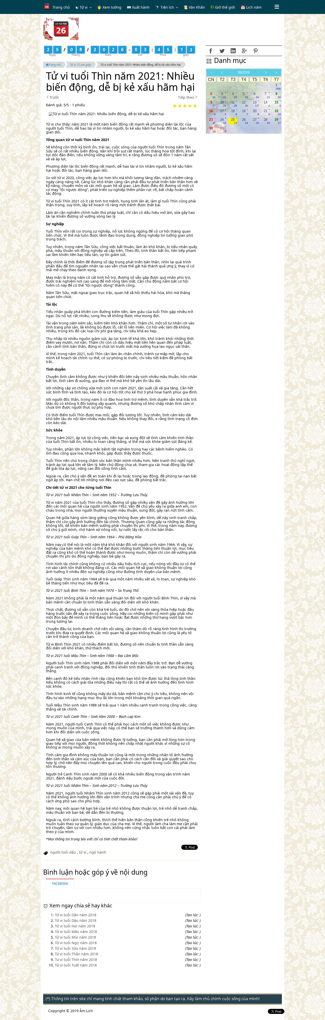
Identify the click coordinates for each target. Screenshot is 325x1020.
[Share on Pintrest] (255, 51)
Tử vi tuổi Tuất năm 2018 (76, 965)
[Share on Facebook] (211, 51)
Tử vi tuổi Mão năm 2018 (76, 931)
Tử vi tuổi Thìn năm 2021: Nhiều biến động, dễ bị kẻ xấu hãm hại (141, 64)
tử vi (82, 852)
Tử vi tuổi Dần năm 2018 (75, 914)
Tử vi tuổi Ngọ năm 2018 (76, 942)
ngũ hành (97, 852)
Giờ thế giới (224, 7)
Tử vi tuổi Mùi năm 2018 (75, 937)
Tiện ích (167, 7)
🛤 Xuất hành (138, 7)
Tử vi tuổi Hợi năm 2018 (75, 926)
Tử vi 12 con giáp (80, 64)
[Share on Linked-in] (233, 51)
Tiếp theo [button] (186, 97)
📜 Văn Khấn (194, 7)
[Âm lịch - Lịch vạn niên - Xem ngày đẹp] (61, 28)
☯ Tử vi (81, 7)
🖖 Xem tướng (109, 7)
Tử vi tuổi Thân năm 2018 (76, 954)
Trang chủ (61, 7)
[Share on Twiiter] (222, 51)
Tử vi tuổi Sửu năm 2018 (75, 948)
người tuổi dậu (63, 852)
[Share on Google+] (244, 51)
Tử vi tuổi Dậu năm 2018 (75, 920)
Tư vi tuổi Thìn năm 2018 (76, 959)
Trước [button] (54, 97)
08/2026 (244, 72)
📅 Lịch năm (251, 7)
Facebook (60, 883)
